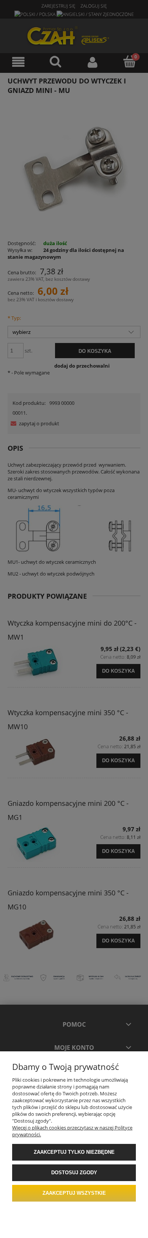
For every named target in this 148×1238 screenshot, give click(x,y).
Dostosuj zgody (74, 1172)
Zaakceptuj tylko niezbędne (74, 1152)
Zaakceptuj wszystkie (74, 1193)
